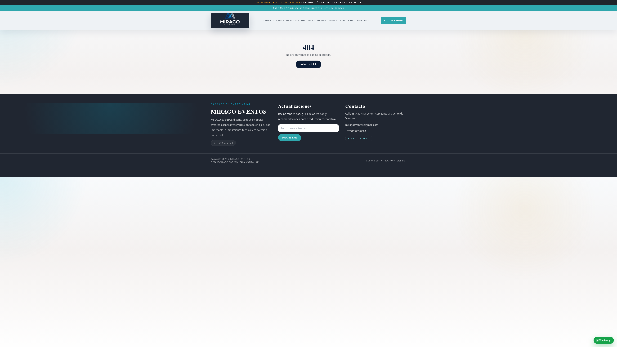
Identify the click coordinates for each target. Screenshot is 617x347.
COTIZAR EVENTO (393, 20)
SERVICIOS (268, 20)
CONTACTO (333, 20)
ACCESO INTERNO (358, 138)
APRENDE (321, 20)
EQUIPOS (280, 20)
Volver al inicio (308, 64)
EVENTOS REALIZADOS (351, 20)
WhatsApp (605, 340)
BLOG (367, 20)
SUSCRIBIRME (289, 137)
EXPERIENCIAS (308, 20)
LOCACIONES (292, 20)
